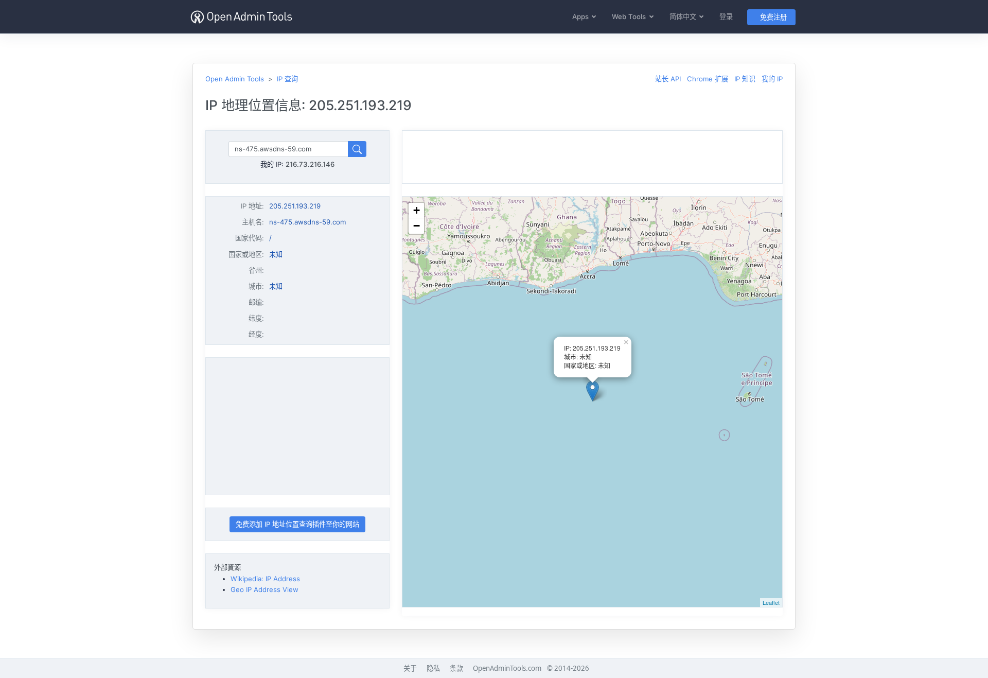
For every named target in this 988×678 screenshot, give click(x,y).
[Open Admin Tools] (241, 17)
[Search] (357, 149)
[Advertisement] (297, 426)
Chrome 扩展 (707, 79)
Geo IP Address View (264, 589)
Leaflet (771, 602)
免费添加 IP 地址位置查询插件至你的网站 (297, 524)
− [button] (416, 225)
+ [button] (416, 210)
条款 (456, 668)
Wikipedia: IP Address (265, 579)
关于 (410, 668)
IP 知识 (744, 79)
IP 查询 (287, 79)
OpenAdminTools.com (507, 668)
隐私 (433, 668)
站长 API (668, 79)
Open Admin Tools (234, 79)
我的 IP (772, 79)
